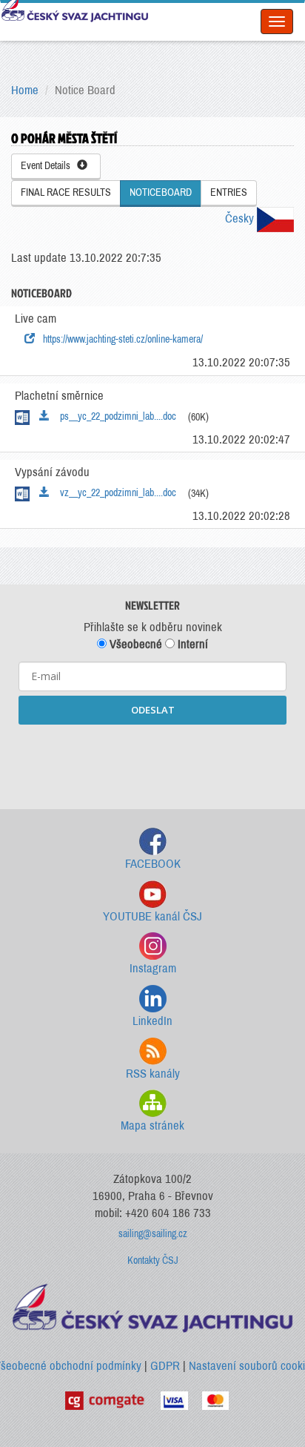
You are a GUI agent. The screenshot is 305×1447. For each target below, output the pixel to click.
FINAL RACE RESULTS (66, 192)
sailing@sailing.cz (152, 1233)
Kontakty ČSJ (152, 1260)
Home (24, 90)
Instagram (153, 968)
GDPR (165, 1365)
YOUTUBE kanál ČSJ (152, 916)
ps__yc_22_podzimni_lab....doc (114, 416)
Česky (241, 218)
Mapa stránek (152, 1125)
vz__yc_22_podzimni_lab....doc (114, 492)
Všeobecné (134, 644)
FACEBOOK (153, 863)
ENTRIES (228, 192)
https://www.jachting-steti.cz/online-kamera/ (120, 339)
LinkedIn (152, 1021)
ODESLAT (153, 709)
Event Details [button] (49, 165)
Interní (191, 644)
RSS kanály (153, 1073)
